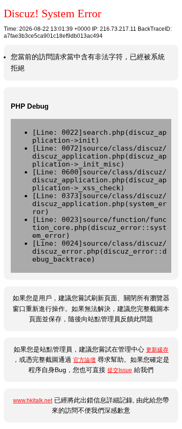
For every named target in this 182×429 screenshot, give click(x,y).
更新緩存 (157, 349)
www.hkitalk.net (32, 400)
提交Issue (119, 370)
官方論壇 (84, 360)
